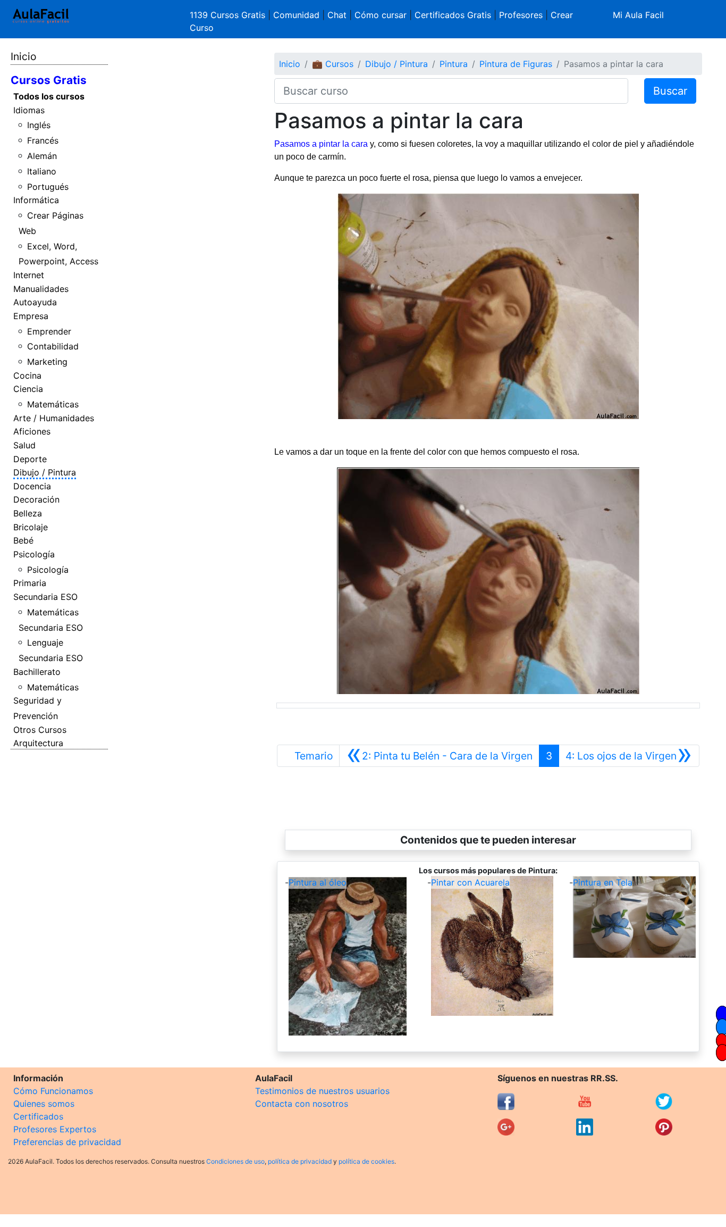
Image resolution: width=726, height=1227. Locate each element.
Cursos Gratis (49, 80)
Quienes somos (43, 1103)
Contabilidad (53, 346)
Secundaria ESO (45, 596)
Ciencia (28, 388)
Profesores (521, 15)
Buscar (670, 91)
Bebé (23, 540)
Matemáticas (53, 404)
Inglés (38, 125)
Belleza (27, 513)
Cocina (27, 375)
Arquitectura (38, 743)
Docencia (32, 486)
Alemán (42, 156)
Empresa (30, 316)
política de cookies (366, 1161)
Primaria (29, 583)
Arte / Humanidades (53, 418)
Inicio (23, 56)
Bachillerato (37, 671)
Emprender (49, 331)
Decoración (36, 499)
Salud (24, 445)
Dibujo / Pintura (44, 472)
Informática (36, 200)
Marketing (47, 361)
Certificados (38, 1116)
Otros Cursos (39, 729)
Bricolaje (30, 527)
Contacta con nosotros (301, 1103)
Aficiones (31, 431)
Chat (337, 15)
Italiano (41, 171)
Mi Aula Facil (638, 15)
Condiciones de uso (235, 1161)
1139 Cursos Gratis (229, 15)
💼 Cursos (332, 64)
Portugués (48, 186)
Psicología (34, 554)
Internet (28, 275)
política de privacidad (300, 1161)
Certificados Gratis (453, 15)
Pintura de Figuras (515, 64)
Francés (42, 140)
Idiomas (29, 110)
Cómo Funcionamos (53, 1091)
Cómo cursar (380, 15)
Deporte (30, 459)
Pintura (454, 64)
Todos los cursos (49, 96)
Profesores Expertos (54, 1129)
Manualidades (41, 288)
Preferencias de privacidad (67, 1142)
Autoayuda (35, 302)
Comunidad (296, 15)
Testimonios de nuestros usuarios (322, 1091)
